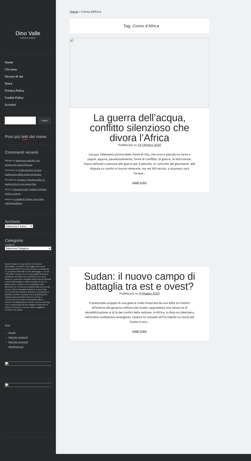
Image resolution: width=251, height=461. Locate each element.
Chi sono (11, 69)
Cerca (44, 120)
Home (9, 62)
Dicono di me (14, 76)
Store (8, 83)
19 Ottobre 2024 (149, 145)
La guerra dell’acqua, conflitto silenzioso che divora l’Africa (139, 73)
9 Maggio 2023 (149, 293)
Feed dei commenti (18, 342)
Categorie (10, 245)
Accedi (11, 332)
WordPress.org (15, 347)
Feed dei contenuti (18, 337)
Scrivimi (10, 104)
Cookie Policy (14, 97)
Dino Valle (27, 33)
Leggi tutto (139, 182)
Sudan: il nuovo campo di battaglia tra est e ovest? (139, 232)
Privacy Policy (14, 90)
